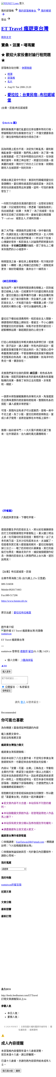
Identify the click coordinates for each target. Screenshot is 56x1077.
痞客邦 (24, 651)
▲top (4, 665)
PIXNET (14, 1026)
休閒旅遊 (27, 68)
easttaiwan (6, 633)
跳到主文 (6, 37)
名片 (9, 81)
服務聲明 (34, 1030)
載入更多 (6, 671)
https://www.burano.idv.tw (14, 601)
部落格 (11, 78)
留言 (30, 651)
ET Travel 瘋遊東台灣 (25, 28)
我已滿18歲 (7, 1071)
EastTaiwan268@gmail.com (30, 842)
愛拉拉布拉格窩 (22, 612)
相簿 (9, 74)
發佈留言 (6, 691)
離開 (18, 1071)
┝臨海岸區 (27, 660)
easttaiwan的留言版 (11, 884)
